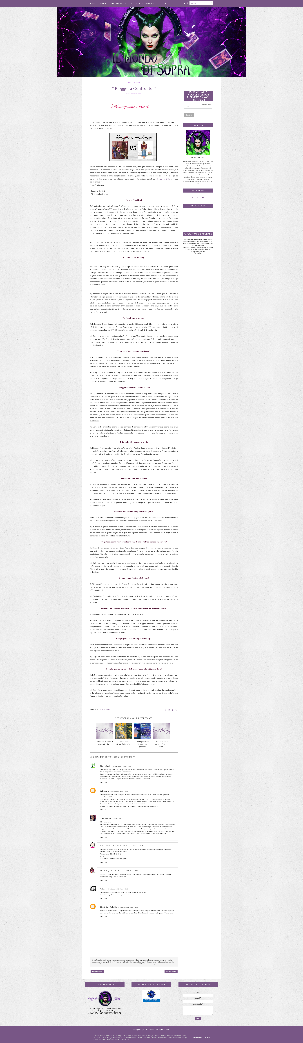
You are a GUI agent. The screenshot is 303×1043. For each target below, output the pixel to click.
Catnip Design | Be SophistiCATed (156, 1029)
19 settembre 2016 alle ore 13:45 (133, 846)
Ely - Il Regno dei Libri (108, 871)
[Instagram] (187, 2)
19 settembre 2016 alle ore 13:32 (114, 818)
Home (92, 3)
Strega (128, 3)
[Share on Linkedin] (176, 710)
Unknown (103, 791)
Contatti (167, 3)
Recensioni (116, 3)
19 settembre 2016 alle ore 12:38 (118, 791)
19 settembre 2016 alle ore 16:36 (128, 871)
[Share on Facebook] (166, 710)
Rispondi (103, 782)
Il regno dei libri (164, 179)
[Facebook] (182, 2)
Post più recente (97, 971)
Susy (102, 818)
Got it (207, 1037)
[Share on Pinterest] (173, 710)
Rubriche (103, 3)
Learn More (198, 1037)
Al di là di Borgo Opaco (147, 3)
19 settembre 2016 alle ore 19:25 (118, 889)
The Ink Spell (105, 766)
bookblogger (134, 83)
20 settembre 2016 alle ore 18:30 (128, 907)
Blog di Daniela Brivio (108, 907)
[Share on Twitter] (169, 710)
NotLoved (103, 889)
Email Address (190, 107)
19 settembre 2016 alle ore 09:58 (121, 766)
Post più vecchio (171, 971)
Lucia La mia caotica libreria (111, 846)
